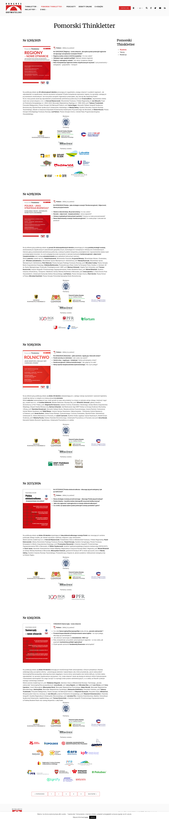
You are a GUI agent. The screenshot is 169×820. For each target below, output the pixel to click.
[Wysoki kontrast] (134, 8)
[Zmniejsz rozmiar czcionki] (138, 8)
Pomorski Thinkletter (51, 7)
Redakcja (123, 55)
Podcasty (71, 7)
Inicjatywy (30, 9)
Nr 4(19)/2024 (32, 194)
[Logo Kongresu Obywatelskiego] (14, 8)
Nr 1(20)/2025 (32, 40)
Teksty (122, 52)
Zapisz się (125, 8)
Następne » (92, 794)
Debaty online (85, 7)
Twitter (155, 8)
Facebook (151, 8)
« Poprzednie (40, 794)
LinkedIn (165, 8)
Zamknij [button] (92, 817)
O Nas (42, 9)
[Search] (146, 8)
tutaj (86, 817)
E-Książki (99, 7)
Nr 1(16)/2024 (31, 618)
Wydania (123, 50)
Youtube (160, 8)
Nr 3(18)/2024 (32, 344)
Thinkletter (30, 7)
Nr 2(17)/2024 (32, 483)
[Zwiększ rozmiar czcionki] (141, 8)
